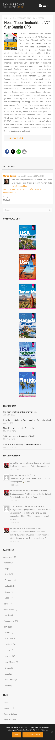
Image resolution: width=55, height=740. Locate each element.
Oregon (8, 668)
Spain (7, 598)
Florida (7, 650)
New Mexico (10, 662)
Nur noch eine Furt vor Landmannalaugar (20, 412)
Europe (6, 569)
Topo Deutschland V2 (14, 138)
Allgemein (7, 557)
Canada (6, 563)
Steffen (40, 18)
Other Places (8, 610)
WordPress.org (9, 720)
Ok (16, 735)
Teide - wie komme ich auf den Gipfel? (19, 436)
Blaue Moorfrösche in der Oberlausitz (18, 428)
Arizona (8, 638)
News (5, 604)
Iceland (8, 586)
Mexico (8, 615)
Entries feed (8, 708)
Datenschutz (33, 735)
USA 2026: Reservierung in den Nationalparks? (22, 444)
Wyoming (8, 686)
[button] (7, 151)
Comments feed (10, 714)
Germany (8, 580)
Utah (7, 674)
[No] (52, 732)
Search (40, 5)
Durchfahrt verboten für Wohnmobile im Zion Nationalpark (27, 420)
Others (7, 592)
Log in (5, 702)
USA (5, 627)
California (9, 644)
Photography (8, 621)
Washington (10, 680)
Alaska (7, 632)
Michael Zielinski (9, 176)
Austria (8, 574)
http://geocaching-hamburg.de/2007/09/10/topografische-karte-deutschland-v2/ (22, 189)
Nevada (8, 656)
